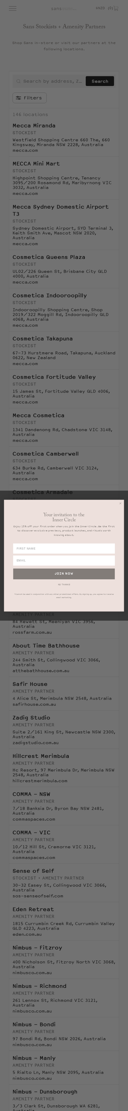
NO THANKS (64, 584)
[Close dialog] (120, 503)
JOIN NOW (64, 573)
